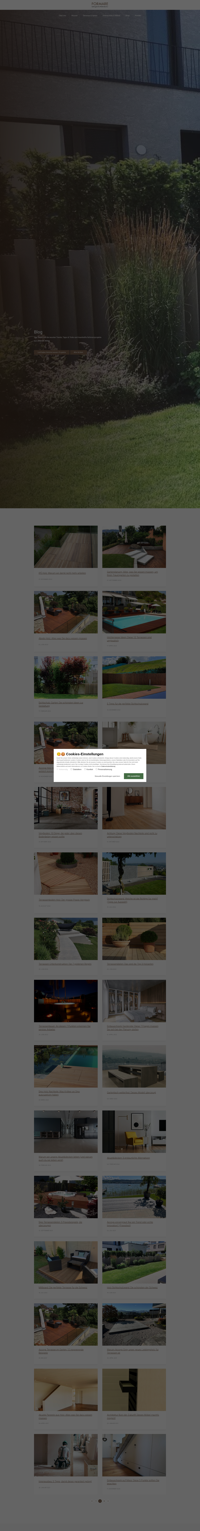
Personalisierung (105, 769)
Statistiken (77, 769)
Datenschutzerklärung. (108, 766)
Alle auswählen (133, 776)
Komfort (90, 769)
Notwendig (63, 769)
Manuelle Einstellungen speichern (107, 776)
